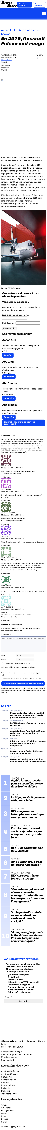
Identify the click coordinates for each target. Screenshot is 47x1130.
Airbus (4, 1105)
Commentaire (6, 634)
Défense (5, 1082)
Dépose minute (8, 1085)
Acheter (8, 355)
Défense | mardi (15, 979)
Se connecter (38, 4)
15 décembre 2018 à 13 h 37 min (12, 609)
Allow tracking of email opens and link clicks (19, 667)
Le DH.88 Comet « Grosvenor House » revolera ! (27, 724)
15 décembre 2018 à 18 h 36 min (12, 587)
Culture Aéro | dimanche (19, 992)
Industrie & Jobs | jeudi (18, 984)
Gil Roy (41, 55)
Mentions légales (9, 1057)
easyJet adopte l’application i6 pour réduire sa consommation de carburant (27, 733)
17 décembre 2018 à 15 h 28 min (12, 468)
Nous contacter (8, 1060)
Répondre (6, 477)
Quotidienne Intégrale (18, 974)
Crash (4, 1116)
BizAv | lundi (13, 977)
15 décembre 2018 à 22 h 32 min (12, 515)
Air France (6, 1108)
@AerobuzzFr (7, 1041)
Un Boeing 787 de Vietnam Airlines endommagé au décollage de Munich (28, 760)
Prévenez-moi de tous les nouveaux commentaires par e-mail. (21, 674)
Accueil (6, 30)
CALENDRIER (5, 66)
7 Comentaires (6, 60)
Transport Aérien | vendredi (20, 987)
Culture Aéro (7, 1077)
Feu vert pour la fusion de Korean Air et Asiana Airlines (26, 752)
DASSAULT (5, 68)
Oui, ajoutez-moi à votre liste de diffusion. (17, 663)
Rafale (4, 1122)
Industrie (13, 739)
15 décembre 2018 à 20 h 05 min (12, 538)
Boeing (4, 1113)
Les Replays (7, 1047)
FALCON (4, 70)
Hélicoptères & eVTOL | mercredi (23, 982)
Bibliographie (7, 1110)
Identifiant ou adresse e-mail (16, 315)
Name (3, 655)
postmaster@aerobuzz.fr (13, 206)
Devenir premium (22, 4)
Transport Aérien (16, 711)
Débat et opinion (9, 1080)
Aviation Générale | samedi (20, 989)
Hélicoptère (6, 1088)
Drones (4, 1119)
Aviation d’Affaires (10, 1071)
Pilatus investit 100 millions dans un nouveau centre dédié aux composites (28, 743)
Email (3, 659)
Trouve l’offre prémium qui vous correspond (19, 423)
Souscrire (9, 376)
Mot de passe (8, 323)
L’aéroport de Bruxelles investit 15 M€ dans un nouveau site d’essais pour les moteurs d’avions (27, 715)
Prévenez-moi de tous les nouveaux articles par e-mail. (22, 679)
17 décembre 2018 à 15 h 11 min (12, 491)
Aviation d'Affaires (9, 55)
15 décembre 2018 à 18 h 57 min (12, 560)
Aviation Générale (16, 721)
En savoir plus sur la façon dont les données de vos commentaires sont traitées (23, 690)
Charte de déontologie (11, 1051)
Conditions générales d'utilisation (17, 1054)
